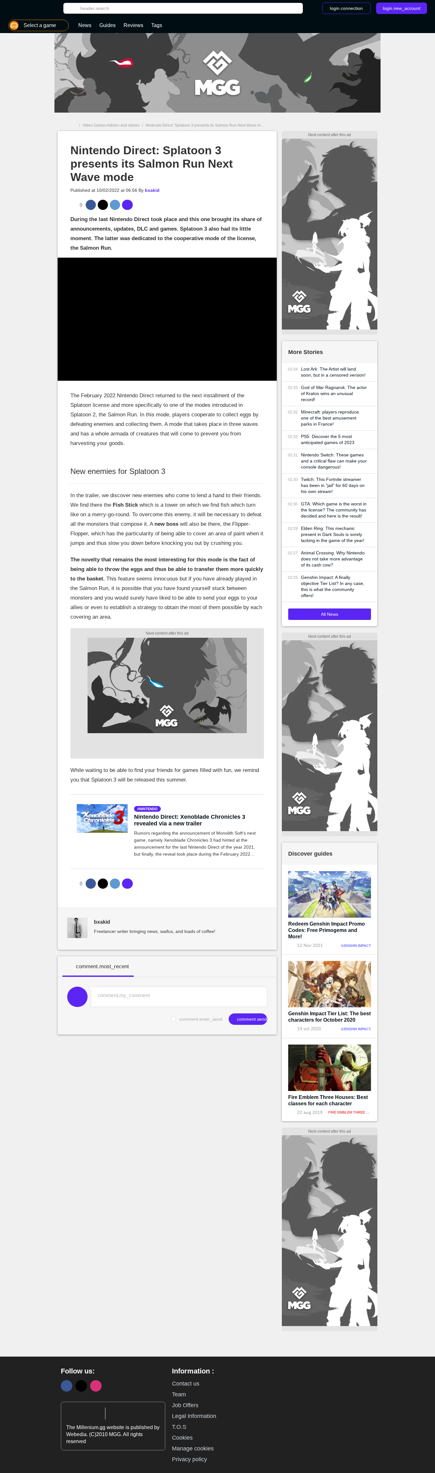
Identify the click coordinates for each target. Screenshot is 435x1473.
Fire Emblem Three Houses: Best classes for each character (328, 1100)
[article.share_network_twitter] (103, 205)
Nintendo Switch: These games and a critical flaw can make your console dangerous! (334, 460)
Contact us (185, 1383)
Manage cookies (193, 1448)
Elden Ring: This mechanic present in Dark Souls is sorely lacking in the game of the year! (332, 534)
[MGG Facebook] (66, 1386)
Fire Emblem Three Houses (354, 1112)
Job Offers (185, 1405)
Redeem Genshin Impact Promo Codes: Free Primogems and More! (326, 930)
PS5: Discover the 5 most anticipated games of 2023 (327, 439)
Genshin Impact (356, 946)
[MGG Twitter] (81, 1386)
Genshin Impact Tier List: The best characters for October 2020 (329, 1017)
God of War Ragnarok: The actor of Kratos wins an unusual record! (334, 393)
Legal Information (194, 1416)
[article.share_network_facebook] (91, 205)
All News (329, 614)
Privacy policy (189, 1459)
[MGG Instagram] (96, 1386)
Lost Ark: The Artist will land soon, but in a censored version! (333, 372)
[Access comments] (127, 205)
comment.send (251, 1019)
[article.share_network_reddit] (115, 205)
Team (179, 1394)
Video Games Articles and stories (110, 125)
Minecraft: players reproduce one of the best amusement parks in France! (330, 418)
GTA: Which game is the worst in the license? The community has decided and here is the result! (334, 509)
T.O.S (179, 1427)
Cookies (182, 1438)
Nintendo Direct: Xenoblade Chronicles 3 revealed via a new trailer (189, 820)
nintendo (148, 809)
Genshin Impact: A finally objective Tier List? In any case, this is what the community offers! (332, 586)
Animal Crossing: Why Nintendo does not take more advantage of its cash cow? (333, 558)
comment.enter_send (200, 1019)
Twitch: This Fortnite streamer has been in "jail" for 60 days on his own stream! (333, 485)
